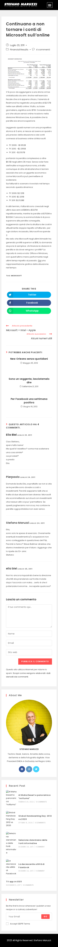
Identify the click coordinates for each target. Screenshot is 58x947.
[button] (49, 5)
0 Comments (41, 802)
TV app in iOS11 (14, 881)
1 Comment (40, 847)
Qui (39, 260)
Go (45, 916)
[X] (36, 769)
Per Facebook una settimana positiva (29, 400)
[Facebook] (22, 769)
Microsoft (16, 275)
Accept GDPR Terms (20, 923)
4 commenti (43, 49)
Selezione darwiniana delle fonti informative (32, 842)
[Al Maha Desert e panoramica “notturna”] (11, 798)
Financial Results (19, 49)
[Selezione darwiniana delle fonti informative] (11, 843)
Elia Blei (11, 435)
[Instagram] (29, 769)
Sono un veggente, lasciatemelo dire (29, 380)
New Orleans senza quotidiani (29, 359)
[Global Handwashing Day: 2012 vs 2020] (11, 819)
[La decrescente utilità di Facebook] (11, 867)
